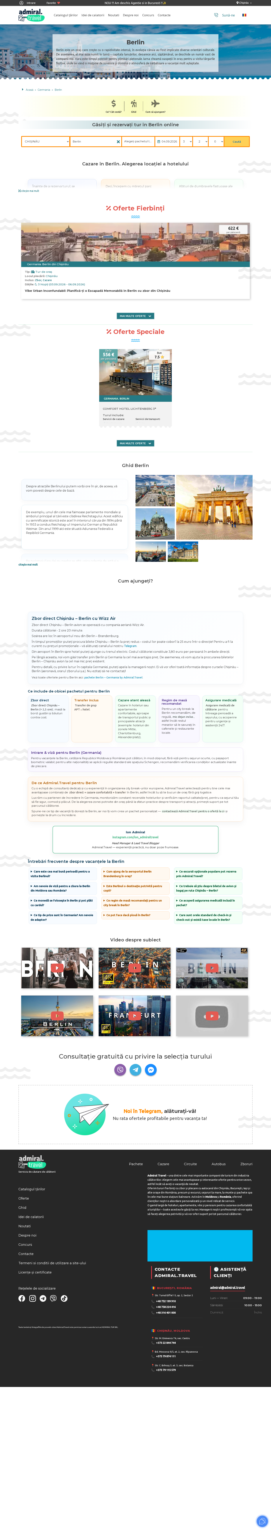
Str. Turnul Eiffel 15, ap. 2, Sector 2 (174, 1295)
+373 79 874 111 (163, 1356)
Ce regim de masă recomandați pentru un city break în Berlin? (132, 903)
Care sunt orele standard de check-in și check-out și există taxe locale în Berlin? (203, 917)
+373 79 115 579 (163, 1370)
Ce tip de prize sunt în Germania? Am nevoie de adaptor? (62, 917)
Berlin (58, 89)
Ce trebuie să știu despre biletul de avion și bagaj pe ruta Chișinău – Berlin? (206, 888)
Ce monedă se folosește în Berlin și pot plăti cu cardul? (62, 903)
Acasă (29, 89)
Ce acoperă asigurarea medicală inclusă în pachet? (205, 903)
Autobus (219, 1164)
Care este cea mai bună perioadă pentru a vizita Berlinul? (60, 874)
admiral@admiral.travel (227, 1287)
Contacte (164, 15)
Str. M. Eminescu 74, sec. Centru (172, 1338)
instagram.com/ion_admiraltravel (135, 837)
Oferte (23, 1198)
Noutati (113, 15)
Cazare (163, 1164)
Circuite (190, 1164)
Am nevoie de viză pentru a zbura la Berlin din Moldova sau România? (60, 888)
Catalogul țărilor (66, 15)
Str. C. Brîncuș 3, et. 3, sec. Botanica (174, 1365)
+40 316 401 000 (163, 1313)
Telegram (130, 646)
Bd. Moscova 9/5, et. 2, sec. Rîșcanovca (176, 1351)
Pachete (136, 1164)
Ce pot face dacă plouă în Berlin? (128, 915)
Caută (237, 141)
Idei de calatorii (92, 15)
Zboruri (246, 1164)
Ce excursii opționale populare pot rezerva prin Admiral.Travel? (206, 874)
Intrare (31, 2)
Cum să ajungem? (155, 112)
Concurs (148, 15)
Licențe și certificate (35, 1272)
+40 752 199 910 (163, 1301)
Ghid (133, 112)
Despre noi (131, 15)
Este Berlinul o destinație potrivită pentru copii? (132, 888)
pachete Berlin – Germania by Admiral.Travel (113, 677)
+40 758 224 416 (163, 1307)
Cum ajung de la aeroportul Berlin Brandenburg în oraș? (127, 874)
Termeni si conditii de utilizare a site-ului (52, 1263)
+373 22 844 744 (163, 1343)
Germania (44, 89)
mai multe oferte (133, 315)
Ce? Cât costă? (114, 112)
